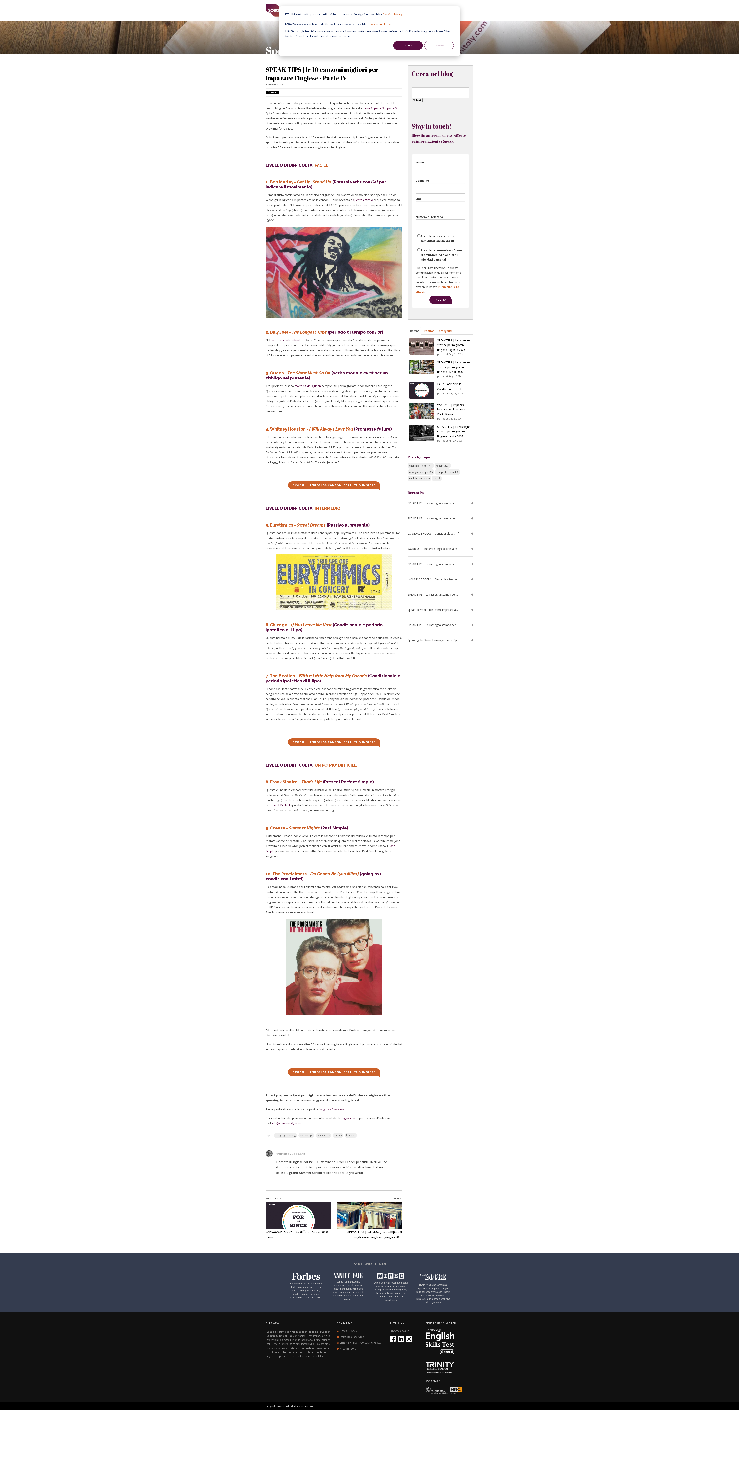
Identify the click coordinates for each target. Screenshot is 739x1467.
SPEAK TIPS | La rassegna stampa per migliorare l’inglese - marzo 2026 (434, 594)
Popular (429, 331)
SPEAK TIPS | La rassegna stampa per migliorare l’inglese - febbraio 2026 (434, 625)
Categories (446, 331)
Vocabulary (323, 1135)
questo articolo (363, 200)
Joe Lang (298, 1154)
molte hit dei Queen (308, 386)
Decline (439, 45)
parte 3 (392, 108)
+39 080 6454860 (348, 1330)
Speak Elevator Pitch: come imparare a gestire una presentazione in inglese (434, 610)
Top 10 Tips (306, 1135)
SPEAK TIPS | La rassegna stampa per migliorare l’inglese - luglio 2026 (434, 518)
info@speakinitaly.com (286, 1123)
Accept (408, 45)
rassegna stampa (421, 472)
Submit (417, 100)
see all (436, 478)
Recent (414, 331)
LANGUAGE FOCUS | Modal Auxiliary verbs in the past (434, 579)
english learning (420, 465)
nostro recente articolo (286, 340)
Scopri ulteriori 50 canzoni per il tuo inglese (334, 485)
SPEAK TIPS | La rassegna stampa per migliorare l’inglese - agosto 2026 (434, 503)
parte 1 (368, 108)
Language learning (286, 1135)
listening (350, 1135)
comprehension (447, 472)
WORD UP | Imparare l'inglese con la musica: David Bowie (434, 549)
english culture (419, 478)
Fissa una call (439, 1403)
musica (338, 1135)
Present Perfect (279, 805)
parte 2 (379, 108)
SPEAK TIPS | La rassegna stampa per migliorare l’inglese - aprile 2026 (434, 564)
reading (442, 465)
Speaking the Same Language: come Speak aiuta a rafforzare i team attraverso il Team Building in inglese (434, 640)
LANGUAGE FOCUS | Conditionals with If (433, 533)
